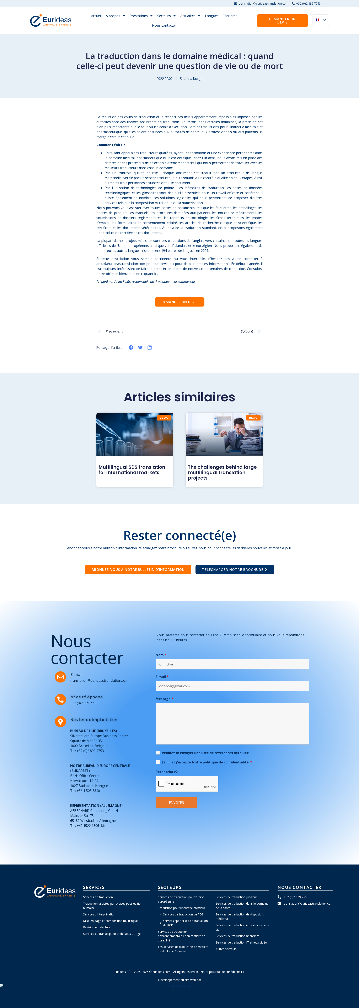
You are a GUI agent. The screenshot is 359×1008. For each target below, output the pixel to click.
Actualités (187, 16)
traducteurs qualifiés (155, 153)
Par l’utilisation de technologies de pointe (139, 188)
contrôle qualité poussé (139, 173)
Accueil (96, 16)
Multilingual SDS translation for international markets (131, 470)
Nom (161, 655)
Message (164, 699)
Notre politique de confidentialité (222, 972)
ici (155, 273)
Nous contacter (164, 25)
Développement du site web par (179, 980)
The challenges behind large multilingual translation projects (222, 472)
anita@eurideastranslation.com (120, 263)
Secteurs (164, 16)
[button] (131, 347)
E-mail (162, 677)
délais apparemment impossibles (210, 117)
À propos (113, 16)
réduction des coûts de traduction (128, 117)
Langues (212, 16)
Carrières (230, 16)
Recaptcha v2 (167, 772)
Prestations (139, 16)
